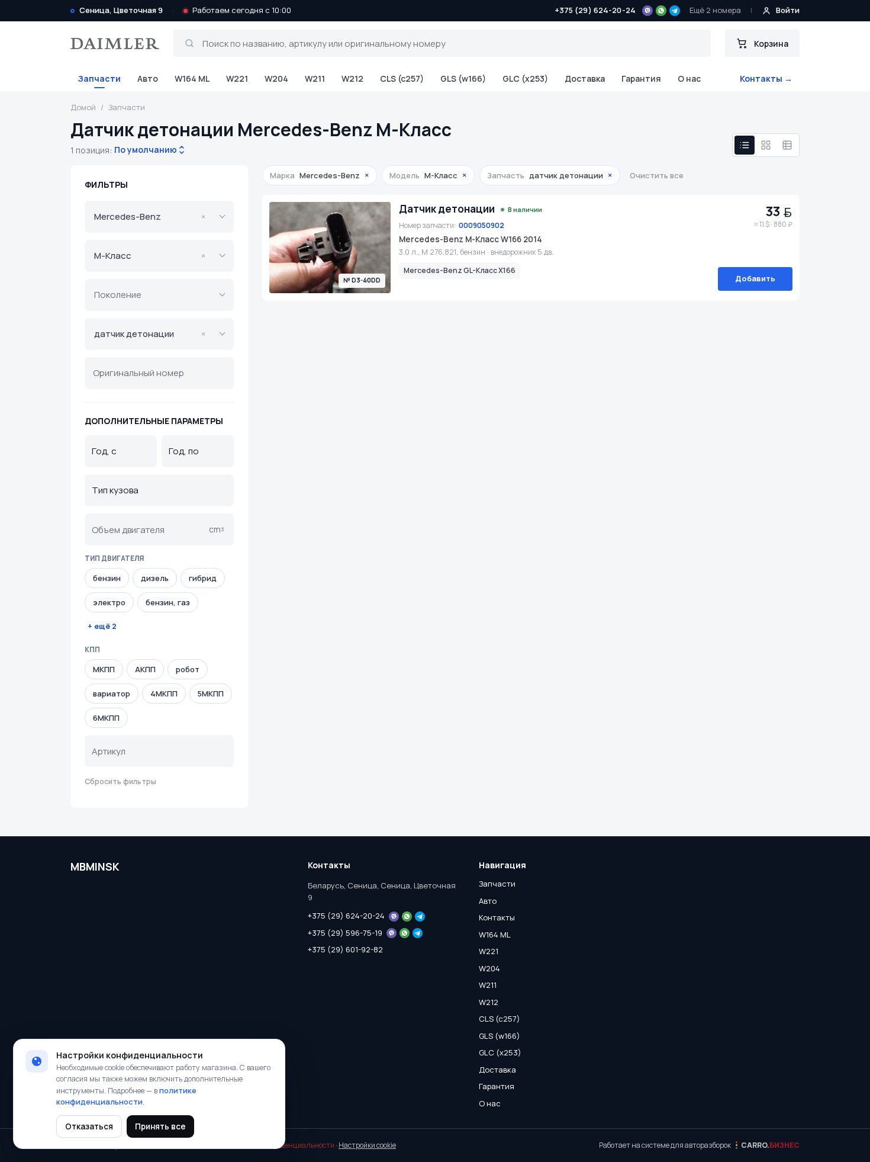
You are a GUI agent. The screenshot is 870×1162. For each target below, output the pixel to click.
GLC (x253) (525, 78)
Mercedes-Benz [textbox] (149, 216)
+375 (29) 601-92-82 (345, 949)
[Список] (744, 145)
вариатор (111, 693)
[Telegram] (674, 10)
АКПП (145, 669)
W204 (276, 78)
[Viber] (647, 10)
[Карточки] (766, 145)
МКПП (104, 669)
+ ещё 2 (102, 626)
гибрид (203, 578)
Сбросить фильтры (120, 781)
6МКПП (106, 717)
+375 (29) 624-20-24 (595, 10)
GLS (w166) (463, 78)
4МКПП (164, 693)
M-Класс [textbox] (149, 255)
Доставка (585, 78)
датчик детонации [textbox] (149, 334)
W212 (352, 78)
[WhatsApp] (661, 10)
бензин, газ (168, 602)
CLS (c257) (402, 78)
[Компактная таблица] (787, 145)
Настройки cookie (367, 1145)
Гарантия (641, 78)
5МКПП (211, 693)
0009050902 (481, 225)
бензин (107, 578)
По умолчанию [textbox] (144, 149)
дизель (155, 578)
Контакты (497, 917)
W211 (315, 78)
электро (109, 602)
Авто (147, 78)
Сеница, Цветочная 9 (121, 10)
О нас (689, 78)
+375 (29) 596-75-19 (345, 932)
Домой (83, 107)
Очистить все (657, 175)
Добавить (755, 278)
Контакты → (766, 78)
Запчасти (99, 78)
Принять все (160, 1126)
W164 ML (192, 78)
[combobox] (145, 150)
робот (187, 669)
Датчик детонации (447, 209)
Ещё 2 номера (715, 10)
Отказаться (89, 1126)
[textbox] (151, 295)
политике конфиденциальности (126, 1096)
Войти (788, 10)
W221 (237, 78)
